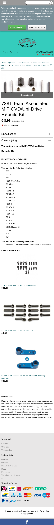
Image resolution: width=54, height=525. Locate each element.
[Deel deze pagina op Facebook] (27, 522)
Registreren (13, 51)
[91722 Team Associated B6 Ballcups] (27, 313)
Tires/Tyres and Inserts (10, 475)
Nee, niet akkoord (37, 27)
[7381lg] (27, 85)
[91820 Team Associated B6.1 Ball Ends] (27, 268)
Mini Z (3, 469)
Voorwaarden (6, 450)
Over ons (5, 447)
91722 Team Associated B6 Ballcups (17, 330)
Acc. (3, 478)
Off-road (11, 62)
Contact (4, 444)
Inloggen (4, 51)
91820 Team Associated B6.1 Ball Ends (18, 285)
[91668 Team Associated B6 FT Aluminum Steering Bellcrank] (27, 358)
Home (3, 62)
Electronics (5, 472)
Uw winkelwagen (44, 52)
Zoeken (50, 3)
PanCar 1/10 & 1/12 (9, 466)
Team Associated (23, 62)
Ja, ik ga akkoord (16, 27)
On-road (4, 459)
